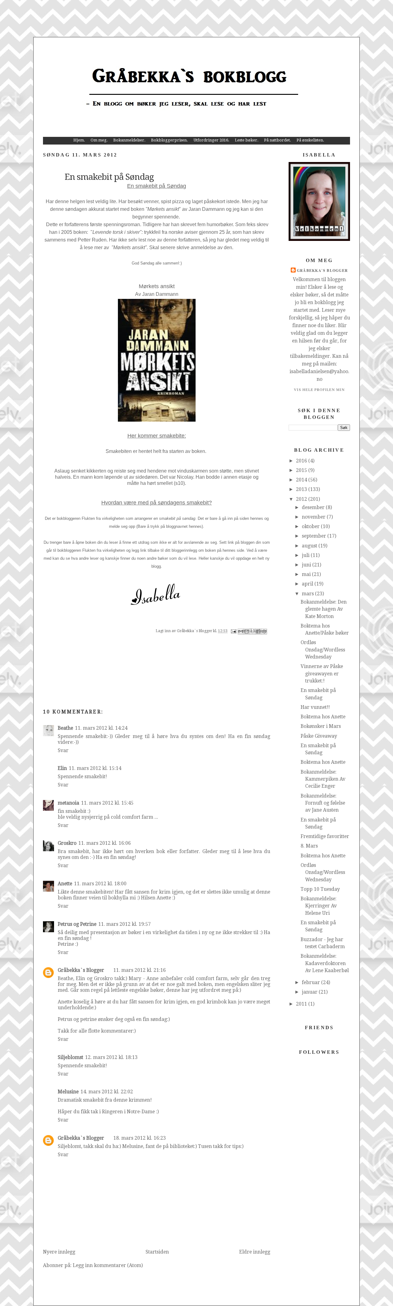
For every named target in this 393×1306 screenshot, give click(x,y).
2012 (302, 499)
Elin (62, 768)
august (310, 546)
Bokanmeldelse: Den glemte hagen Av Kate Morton (324, 609)
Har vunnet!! (315, 707)
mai (307, 574)
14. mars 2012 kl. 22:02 (106, 1092)
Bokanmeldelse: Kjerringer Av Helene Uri (319, 906)
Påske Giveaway (319, 736)
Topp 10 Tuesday (320, 889)
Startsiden (157, 1252)
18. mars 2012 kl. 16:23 (139, 1138)
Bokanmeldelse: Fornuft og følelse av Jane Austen (323, 803)
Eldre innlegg (254, 1252)
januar (310, 992)
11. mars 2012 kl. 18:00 (100, 884)
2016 (302, 461)
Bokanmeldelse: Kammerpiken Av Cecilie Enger (323, 779)
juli (306, 555)
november (314, 517)
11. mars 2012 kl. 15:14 (95, 768)
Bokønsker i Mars (321, 726)
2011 (302, 1004)
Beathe (65, 728)
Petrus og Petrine (77, 924)
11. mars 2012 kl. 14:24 (101, 728)
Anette (65, 884)
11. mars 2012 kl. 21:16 (139, 970)
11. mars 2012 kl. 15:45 (107, 803)
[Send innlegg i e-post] (233, 631)
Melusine (68, 1092)
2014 (302, 480)
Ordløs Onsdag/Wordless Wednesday (323, 649)
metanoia (68, 803)
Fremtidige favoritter (325, 836)
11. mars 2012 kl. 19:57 (124, 924)
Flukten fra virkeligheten (103, 518)
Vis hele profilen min (319, 389)
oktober (311, 526)
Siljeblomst (70, 1057)
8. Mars (309, 846)
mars (308, 594)
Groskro (67, 843)
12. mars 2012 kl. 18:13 (111, 1057)
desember (314, 507)
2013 (302, 489)
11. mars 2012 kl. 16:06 (104, 843)
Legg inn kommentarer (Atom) (108, 1265)
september (314, 536)
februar (311, 982)
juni (307, 565)
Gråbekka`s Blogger (81, 970)
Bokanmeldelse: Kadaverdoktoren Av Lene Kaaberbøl (325, 963)
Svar (63, 750)
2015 (302, 470)
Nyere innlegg (59, 1252)
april (308, 584)
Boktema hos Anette (323, 717)
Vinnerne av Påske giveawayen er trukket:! (322, 673)
